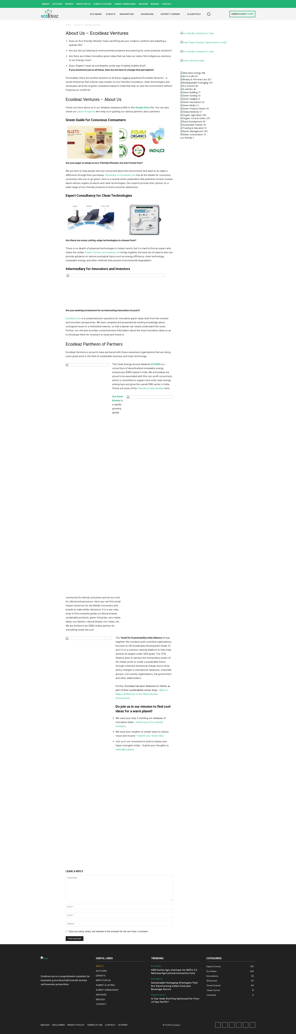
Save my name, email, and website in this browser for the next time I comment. (108, 931)
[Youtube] (252, 4)
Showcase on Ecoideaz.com (120, 175)
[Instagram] (225, 4)
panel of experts (86, 111)
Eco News (156, 966)
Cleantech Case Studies (151, 388)
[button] (208, 14)
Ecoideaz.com (73, 318)
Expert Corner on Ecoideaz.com (102, 252)
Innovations (157, 979)
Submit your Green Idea (151, 735)
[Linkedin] (231, 4)
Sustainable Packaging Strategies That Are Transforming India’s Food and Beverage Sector (174, 986)
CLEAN (155, 364)
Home (68, 25)
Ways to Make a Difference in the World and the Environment (142, 694)
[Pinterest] (238, 4)
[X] (245, 4)
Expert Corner (158, 995)
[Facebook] (218, 4)
